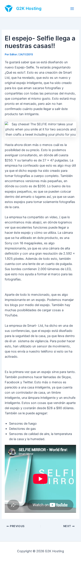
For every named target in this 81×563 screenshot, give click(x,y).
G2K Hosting (28, 8)
